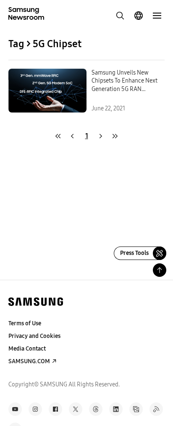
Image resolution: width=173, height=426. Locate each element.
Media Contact (27, 348)
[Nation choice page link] (138, 15)
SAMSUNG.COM (29, 361)
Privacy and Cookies (34, 336)
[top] (159, 270)
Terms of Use (24, 323)
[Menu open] (157, 15)
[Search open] (120, 15)
